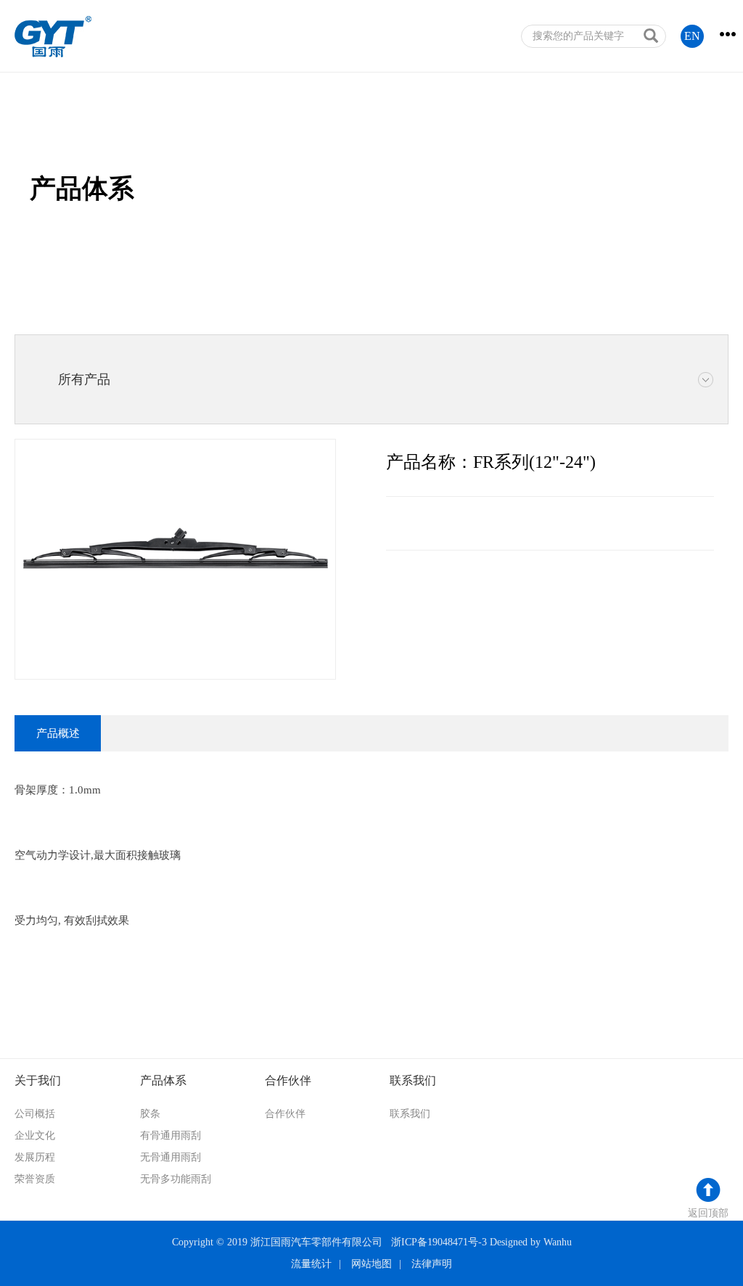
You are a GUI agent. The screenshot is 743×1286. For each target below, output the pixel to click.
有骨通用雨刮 (170, 1135)
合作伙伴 (285, 1113)
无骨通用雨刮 (170, 1157)
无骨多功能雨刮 (175, 1179)
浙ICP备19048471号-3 (439, 1242)
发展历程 (35, 1157)
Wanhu (557, 1242)
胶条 (150, 1113)
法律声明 (431, 1263)
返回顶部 (708, 1213)
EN (692, 36)
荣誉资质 (35, 1179)
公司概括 (35, 1113)
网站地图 (371, 1263)
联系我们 (410, 1113)
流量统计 (311, 1263)
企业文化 (35, 1135)
